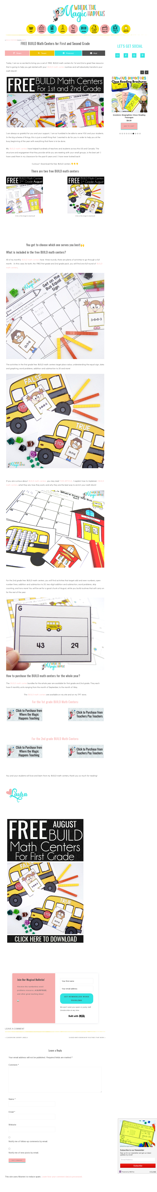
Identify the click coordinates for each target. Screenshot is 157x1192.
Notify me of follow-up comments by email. (28, 1141)
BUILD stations (11, 40)
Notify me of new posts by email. (24, 1153)
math (24, 40)
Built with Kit (77, 1016)
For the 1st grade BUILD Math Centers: (55, 701)
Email (12, 1112)
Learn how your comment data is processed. (62, 1177)
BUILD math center (55, 67)
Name (12, 1099)
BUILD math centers (18, 148)
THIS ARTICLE (66, 481)
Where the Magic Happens (78, 13)
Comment (14, 1065)
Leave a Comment (15, 1029)
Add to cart (130, 126)
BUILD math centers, (38, 481)
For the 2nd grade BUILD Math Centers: (55, 738)
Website (12, 1125)
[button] (33, 1001)
